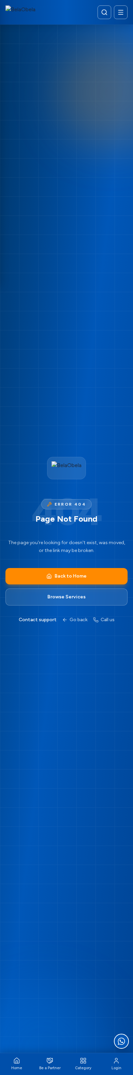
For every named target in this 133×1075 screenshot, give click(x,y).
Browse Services (66, 597)
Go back (79, 620)
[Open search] (104, 12)
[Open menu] (121, 12)
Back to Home (71, 576)
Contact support (38, 620)
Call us (108, 620)
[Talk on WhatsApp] (121, 1041)
